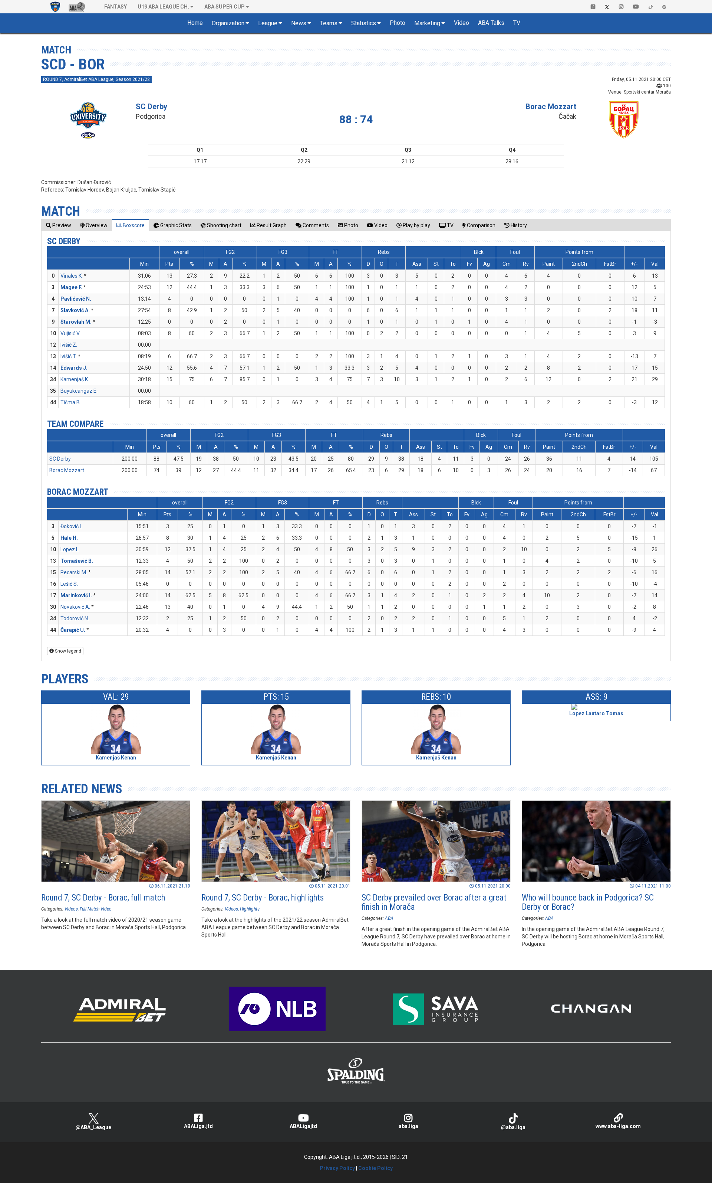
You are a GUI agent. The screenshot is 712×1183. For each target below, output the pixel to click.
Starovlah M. (76, 322)
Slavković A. (75, 310)
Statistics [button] (363, 23)
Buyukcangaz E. (79, 391)
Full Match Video (96, 909)
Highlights (250, 909)
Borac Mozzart (550, 106)
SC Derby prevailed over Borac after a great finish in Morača (434, 902)
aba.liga (408, 1126)
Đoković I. (71, 526)
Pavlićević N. (75, 299)
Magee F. (71, 287)
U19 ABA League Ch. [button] (163, 7)
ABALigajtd (303, 1126)
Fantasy (115, 7)
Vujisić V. (70, 333)
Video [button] (461, 22)
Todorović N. (74, 618)
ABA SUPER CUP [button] (224, 7)
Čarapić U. (72, 630)
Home (195, 22)
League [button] (267, 23)
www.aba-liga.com (618, 1126)
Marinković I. (76, 595)
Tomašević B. (76, 561)
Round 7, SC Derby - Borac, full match (103, 898)
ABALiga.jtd (198, 1126)
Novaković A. (75, 607)
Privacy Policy (337, 1168)
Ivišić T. (68, 356)
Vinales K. (71, 276)
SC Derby (151, 106)
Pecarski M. (73, 572)
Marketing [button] (427, 23)
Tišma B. (70, 402)
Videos (71, 909)
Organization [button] (228, 23)
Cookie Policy (375, 1168)
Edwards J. (74, 368)
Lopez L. (70, 549)
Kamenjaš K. (74, 379)
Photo (397, 22)
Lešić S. (69, 584)
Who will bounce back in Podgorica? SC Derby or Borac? (588, 902)
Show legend (67, 651)
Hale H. (69, 538)
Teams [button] (328, 23)
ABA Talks (491, 22)
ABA (389, 918)
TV (516, 22)
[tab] (59, 225)
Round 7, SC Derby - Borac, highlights (262, 898)
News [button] (298, 23)
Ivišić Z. (68, 345)
